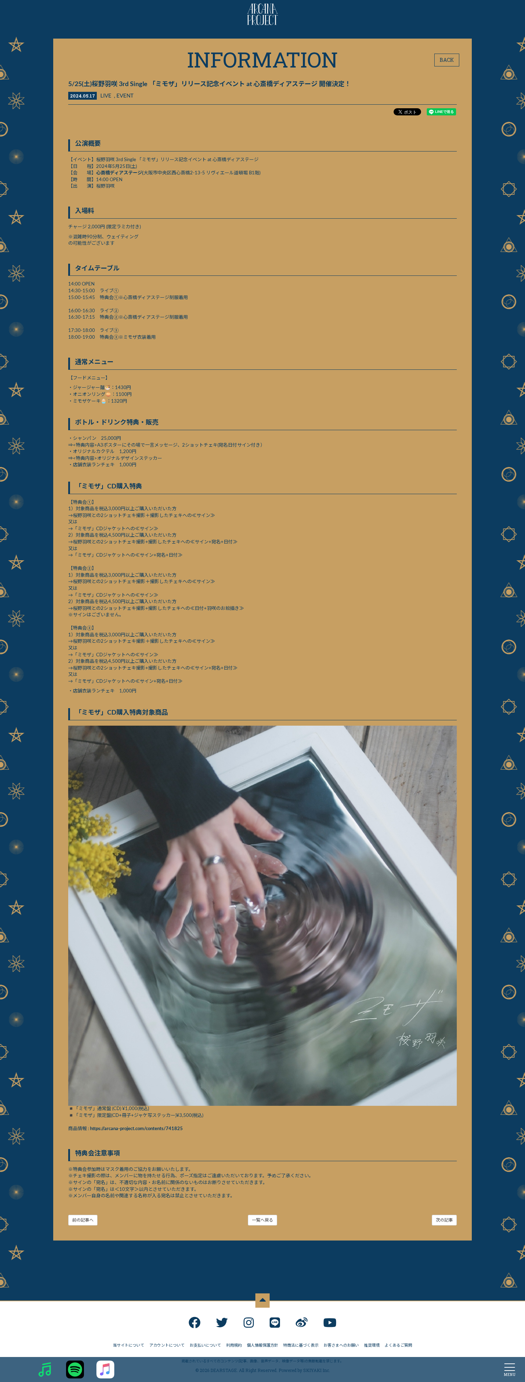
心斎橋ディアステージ (119, 173)
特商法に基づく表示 (301, 1345)
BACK (447, 59)
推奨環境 (372, 1345)
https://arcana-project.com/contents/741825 (136, 1129)
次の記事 (444, 1220)
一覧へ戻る (262, 1220)
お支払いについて (205, 1345)
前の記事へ (83, 1220)
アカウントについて (167, 1345)
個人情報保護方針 (262, 1345)
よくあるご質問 (398, 1345)
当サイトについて (128, 1345)
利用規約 (234, 1345)
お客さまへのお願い (341, 1345)
